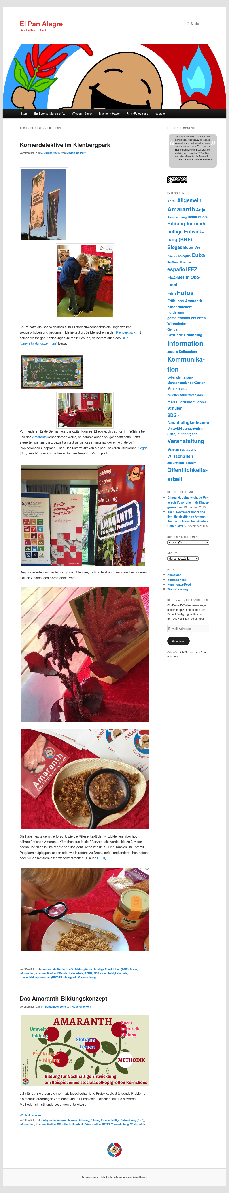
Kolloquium (188, 351)
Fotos (133, 969)
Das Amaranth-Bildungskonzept (63, 998)
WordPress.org (177, 589)
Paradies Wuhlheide (180, 394)
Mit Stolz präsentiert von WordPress (124, 1177)
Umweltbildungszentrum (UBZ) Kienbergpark (48, 977)
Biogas (174, 247)
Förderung (175, 312)
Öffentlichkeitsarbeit (70, 973)
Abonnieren (178, 641)
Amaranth (39, 436)
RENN (88, 973)
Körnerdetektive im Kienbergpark (65, 144)
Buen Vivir (193, 247)
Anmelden (174, 575)
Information (27, 973)
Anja (200, 210)
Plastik (199, 394)
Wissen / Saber (82, 113)
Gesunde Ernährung (184, 334)
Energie (185, 262)
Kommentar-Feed (179, 584)
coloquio (184, 256)
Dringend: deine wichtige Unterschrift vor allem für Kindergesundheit (188, 502)
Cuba (198, 255)
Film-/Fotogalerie (137, 113)
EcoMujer (173, 262)
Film (171, 293)
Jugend (172, 351)
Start (24, 113)
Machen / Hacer (109, 113)
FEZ (192, 269)
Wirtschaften (180, 456)
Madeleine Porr (76, 153)
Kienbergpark (126, 332)
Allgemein (49, 1120)
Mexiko (173, 388)
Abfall (171, 201)
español (160, 113)
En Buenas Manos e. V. (49, 113)
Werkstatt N (137, 1124)
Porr (172, 401)
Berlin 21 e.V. (65, 969)
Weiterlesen (30, 1115)
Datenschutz (90, 1177)
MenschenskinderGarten (186, 382)
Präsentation (92, 1124)
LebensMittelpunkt (181, 377)
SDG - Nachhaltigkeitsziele (110, 973)
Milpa (184, 389)
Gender (173, 329)
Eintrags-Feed (177, 579)
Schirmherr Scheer (192, 402)
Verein (174, 449)
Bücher (172, 256)
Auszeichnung (80, 1120)
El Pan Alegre (41, 23)
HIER (101, 857)
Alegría (142, 447)
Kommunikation (46, 973)
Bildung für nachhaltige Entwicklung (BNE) (102, 969)
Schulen (175, 408)
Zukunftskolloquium (181, 463)
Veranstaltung (87, 977)
